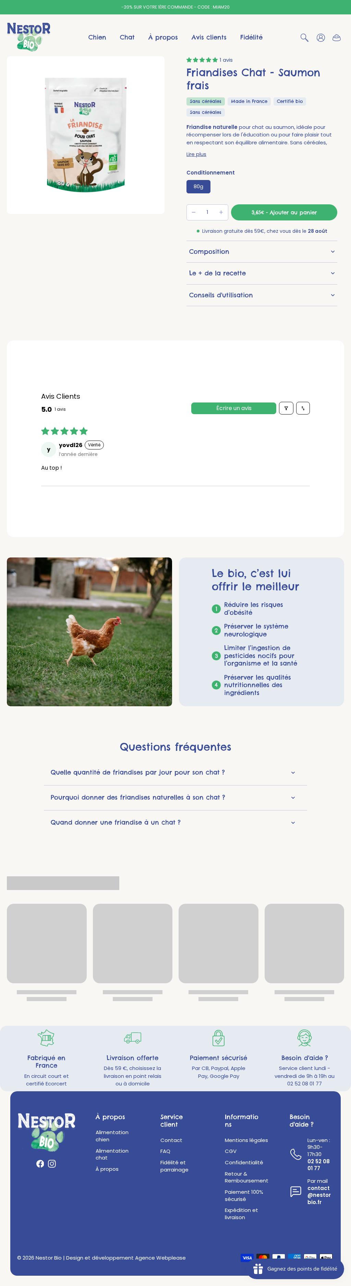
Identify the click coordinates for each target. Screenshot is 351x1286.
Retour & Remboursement (246, 1177)
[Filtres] (286, 408)
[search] (304, 37)
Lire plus (196, 154)
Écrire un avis (234, 408)
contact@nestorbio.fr (319, 1195)
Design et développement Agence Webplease (126, 1257)
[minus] (194, 212)
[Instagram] (52, 1164)
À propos (107, 1169)
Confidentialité (244, 1162)
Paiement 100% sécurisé (244, 1196)
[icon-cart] (336, 37)
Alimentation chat (112, 1154)
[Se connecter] (320, 37)
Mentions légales (246, 1140)
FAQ (165, 1151)
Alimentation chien (112, 1136)
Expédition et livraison (241, 1214)
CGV (231, 1151)
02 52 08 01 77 (318, 1165)
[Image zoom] (86, 135)
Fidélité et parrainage (174, 1166)
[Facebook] (40, 1164)
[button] (203, 60)
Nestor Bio (49, 1257)
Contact (171, 1140)
